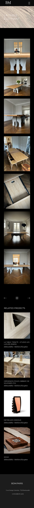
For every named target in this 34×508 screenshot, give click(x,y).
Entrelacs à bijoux (12, 420)
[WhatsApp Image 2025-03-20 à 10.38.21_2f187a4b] (17, 86)
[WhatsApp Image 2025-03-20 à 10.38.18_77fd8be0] (17, 228)
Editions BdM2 (8, 347)
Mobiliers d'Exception (21, 347)
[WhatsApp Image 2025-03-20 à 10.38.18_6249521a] (17, 56)
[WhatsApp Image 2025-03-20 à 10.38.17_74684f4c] (17, 191)
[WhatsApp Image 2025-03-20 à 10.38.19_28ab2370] (17, 266)
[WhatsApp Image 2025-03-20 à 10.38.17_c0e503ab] (17, 153)
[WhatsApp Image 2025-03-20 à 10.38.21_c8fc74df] (17, 116)
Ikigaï (6, 457)
